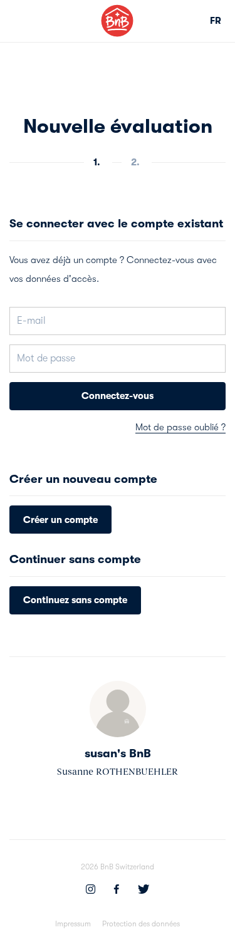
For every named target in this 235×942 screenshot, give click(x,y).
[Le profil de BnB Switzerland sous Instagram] (90, 890)
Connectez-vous (117, 395)
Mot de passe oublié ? (180, 427)
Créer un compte (60, 519)
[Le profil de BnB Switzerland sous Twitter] (143, 890)
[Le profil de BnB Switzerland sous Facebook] (116, 890)
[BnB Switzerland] (117, 21)
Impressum (73, 923)
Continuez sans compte (75, 600)
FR (215, 20)
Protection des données (141, 923)
